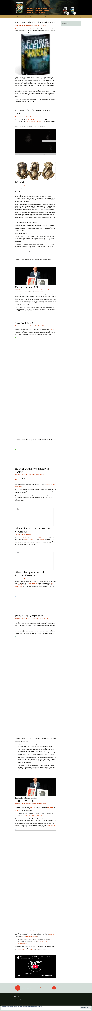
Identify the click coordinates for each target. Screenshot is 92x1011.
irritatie (43, 185)
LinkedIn (38, 121)
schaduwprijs (26, 291)
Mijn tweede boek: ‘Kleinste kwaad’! (35, 22)
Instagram (27, 121)
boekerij (29, 25)
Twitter (42, 121)
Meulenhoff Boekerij (32, 119)
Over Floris (45, 17)
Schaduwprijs (50, 807)
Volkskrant (20, 949)
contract (32, 289)
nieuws (46, 185)
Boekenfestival (32, 541)
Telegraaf (27, 949)
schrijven (44, 25)
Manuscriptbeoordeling (35, 17)
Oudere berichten (24, 988)
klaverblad (29, 534)
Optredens (19, 17)
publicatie (40, 25)
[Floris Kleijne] (46, 7)
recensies (21, 291)
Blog (24, 25)
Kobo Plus (46, 478)
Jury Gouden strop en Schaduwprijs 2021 (35, 815)
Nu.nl (32, 949)
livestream (51, 934)
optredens (51, 289)
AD (23, 949)
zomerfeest (40, 291)
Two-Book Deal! (24, 323)
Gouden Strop (18, 810)
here (23, 188)
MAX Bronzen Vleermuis (43, 538)
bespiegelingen (30, 185)
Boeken (12, 17)
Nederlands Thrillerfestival (29, 539)
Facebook (33, 121)
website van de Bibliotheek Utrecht (29, 936)
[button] (28, 141)
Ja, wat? (17, 314)
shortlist (25, 538)
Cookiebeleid (28, 1008)
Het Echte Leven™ (37, 185)
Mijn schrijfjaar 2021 (26, 287)
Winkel (26, 17)
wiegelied (36, 291)
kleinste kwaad (34, 25)
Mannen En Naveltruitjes (29, 615)
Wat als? (19, 182)
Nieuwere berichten (47, 988)
